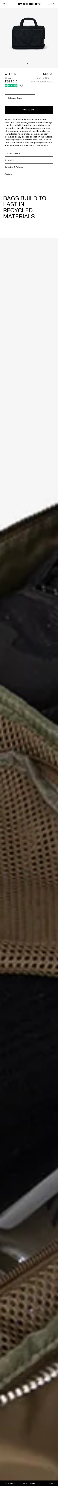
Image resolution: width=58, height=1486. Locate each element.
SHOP (5, 4)
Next (29, 34)
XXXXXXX (4, 66)
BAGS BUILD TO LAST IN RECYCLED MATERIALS (24, 208)
